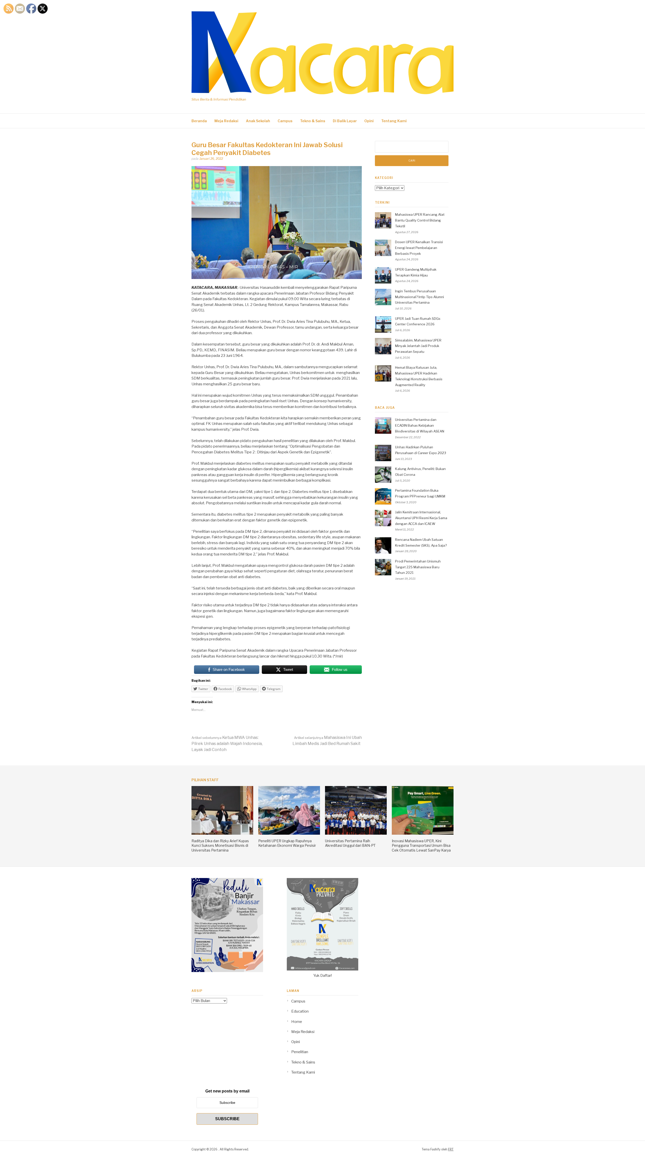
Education (300, 1011)
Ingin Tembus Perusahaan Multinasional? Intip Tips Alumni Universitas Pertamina (419, 297)
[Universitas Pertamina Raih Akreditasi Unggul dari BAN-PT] (356, 833)
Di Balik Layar (345, 121)
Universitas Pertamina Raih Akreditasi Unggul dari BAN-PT (350, 843)
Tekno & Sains (312, 121)
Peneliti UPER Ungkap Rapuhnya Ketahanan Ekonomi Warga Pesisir (287, 843)
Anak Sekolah (258, 121)
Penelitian (299, 1052)
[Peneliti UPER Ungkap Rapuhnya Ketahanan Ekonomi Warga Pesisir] (289, 833)
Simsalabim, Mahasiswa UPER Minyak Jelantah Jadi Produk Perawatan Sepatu (418, 346)
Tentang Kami (394, 121)
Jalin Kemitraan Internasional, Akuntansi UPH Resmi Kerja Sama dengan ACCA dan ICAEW (421, 518)
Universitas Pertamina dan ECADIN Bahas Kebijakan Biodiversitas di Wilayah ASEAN (419, 425)
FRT (451, 1149)
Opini (369, 121)
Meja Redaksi (226, 121)
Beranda (199, 121)
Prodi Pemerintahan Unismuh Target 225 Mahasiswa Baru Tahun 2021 (418, 567)
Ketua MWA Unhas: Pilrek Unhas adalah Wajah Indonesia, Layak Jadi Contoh (227, 743)
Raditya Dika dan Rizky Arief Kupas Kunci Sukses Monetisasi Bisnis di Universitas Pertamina (220, 845)
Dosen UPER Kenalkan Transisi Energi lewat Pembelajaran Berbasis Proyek (419, 248)
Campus (285, 121)
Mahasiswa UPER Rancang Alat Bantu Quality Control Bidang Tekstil (419, 220)
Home (296, 1021)
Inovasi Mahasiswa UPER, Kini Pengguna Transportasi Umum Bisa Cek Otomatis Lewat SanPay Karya (421, 845)
